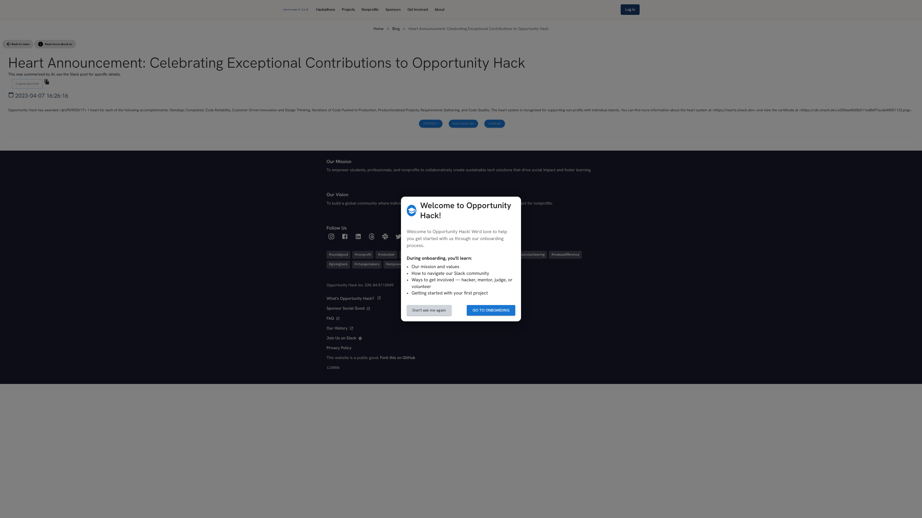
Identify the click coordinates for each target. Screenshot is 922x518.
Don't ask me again (429, 310)
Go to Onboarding (491, 310)
